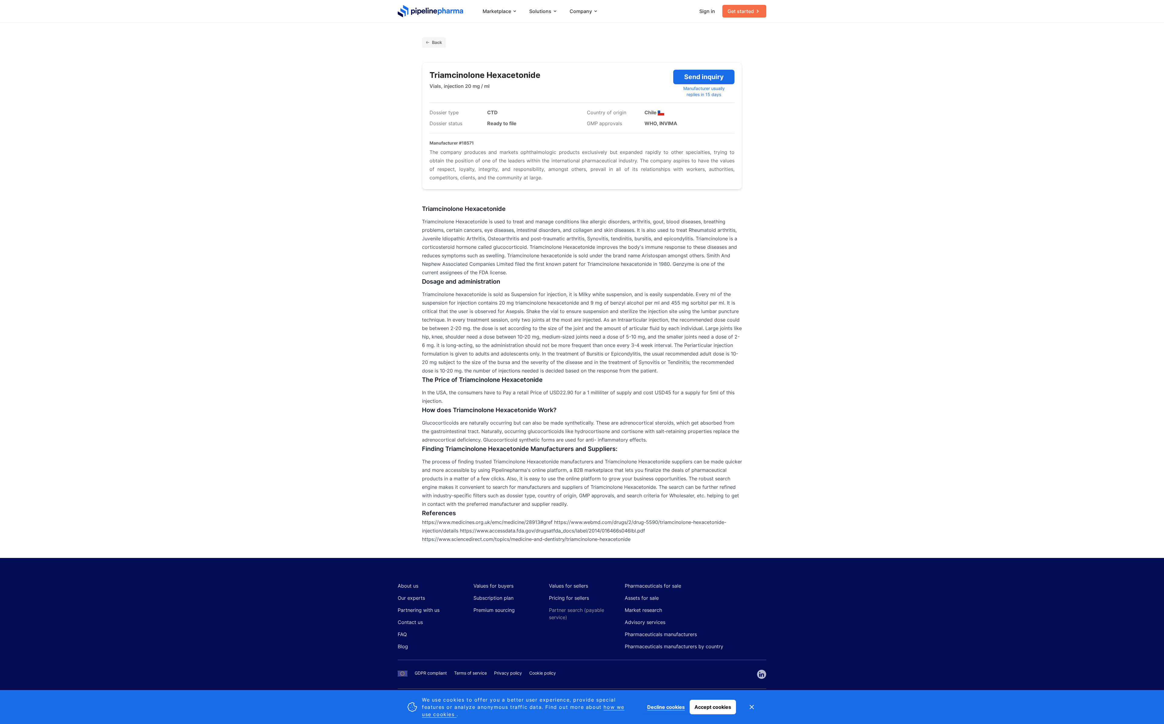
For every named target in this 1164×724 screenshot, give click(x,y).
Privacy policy (508, 673)
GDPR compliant (431, 673)
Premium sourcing (494, 610)
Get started (741, 11)
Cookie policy (542, 673)
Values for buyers (493, 586)
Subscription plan (493, 598)
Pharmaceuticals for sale (653, 586)
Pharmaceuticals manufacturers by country (674, 646)
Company (581, 11)
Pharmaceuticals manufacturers (661, 634)
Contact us (410, 622)
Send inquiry (704, 77)
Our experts (411, 598)
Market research (643, 610)
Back (437, 42)
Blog (403, 646)
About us (408, 586)
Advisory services (645, 622)
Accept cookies (712, 707)
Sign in (707, 11)
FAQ (402, 634)
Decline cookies (666, 707)
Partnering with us (419, 610)
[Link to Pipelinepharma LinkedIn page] (761, 674)
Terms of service (470, 673)
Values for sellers (568, 586)
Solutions (540, 11)
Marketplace (497, 11)
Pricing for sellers (569, 598)
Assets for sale (642, 598)
